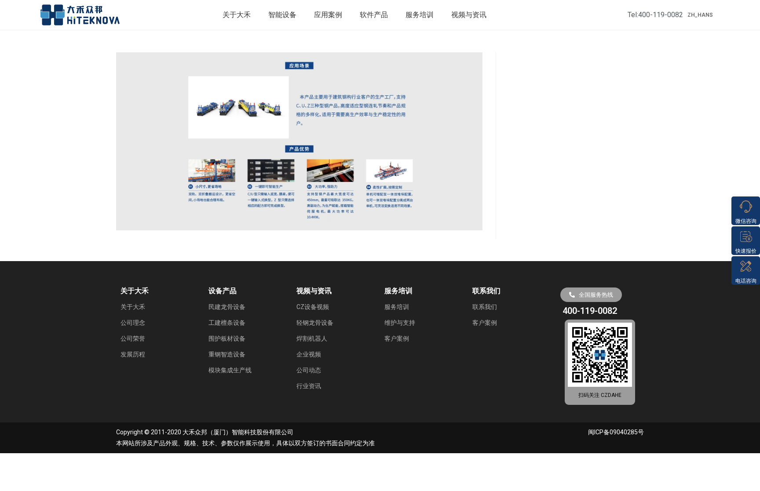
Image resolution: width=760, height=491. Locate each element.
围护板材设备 (226, 338)
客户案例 (396, 338)
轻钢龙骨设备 (314, 322)
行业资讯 (308, 385)
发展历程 (133, 354)
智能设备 (282, 15)
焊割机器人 (311, 338)
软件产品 (374, 15)
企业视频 (308, 354)
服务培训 (420, 15)
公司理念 (133, 322)
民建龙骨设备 (226, 306)
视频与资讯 (468, 15)
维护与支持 (399, 322)
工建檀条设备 (226, 322)
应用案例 (328, 15)
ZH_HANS (700, 15)
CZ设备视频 (312, 306)
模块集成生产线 (230, 370)
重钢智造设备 (226, 354)
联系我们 (484, 306)
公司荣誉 (133, 338)
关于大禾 (237, 15)
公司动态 (308, 370)
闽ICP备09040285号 (616, 432)
